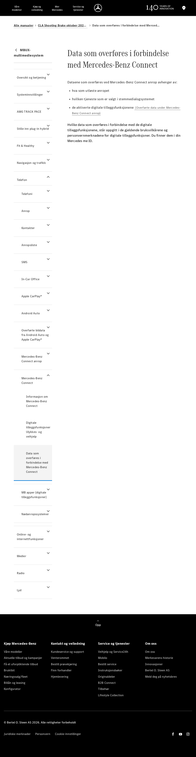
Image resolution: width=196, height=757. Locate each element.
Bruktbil (9, 670)
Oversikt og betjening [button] (31, 78)
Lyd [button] (19, 590)
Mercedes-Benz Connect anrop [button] (31, 359)
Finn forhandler (61, 670)
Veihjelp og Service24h (113, 652)
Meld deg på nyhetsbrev (161, 677)
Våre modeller (13, 652)
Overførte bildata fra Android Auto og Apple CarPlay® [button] (35, 335)
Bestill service (107, 664)
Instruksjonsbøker (110, 670)
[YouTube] (180, 734)
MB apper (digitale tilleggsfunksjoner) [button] (34, 494)
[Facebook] (173, 734)
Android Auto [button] (30, 313)
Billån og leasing (14, 683)
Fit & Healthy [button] (25, 146)
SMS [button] (24, 262)
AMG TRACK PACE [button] (29, 112)
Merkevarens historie (159, 658)
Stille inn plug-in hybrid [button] (33, 129)
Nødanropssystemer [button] (35, 514)
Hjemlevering (59, 677)
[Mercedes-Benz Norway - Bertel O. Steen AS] (98, 8)
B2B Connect (107, 683)
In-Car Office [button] (30, 279)
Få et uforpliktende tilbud (21, 664)
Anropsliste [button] (29, 245)
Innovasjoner (154, 664)
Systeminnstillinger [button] (30, 95)
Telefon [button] (22, 180)
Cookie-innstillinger (68, 734)
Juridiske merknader (17, 734)
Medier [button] (21, 556)
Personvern (42, 734)
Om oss (150, 652)
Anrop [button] (25, 211)
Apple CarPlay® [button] (31, 296)
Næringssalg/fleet (16, 677)
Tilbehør (103, 689)
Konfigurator (12, 689)
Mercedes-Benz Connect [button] (31, 380)
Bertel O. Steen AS (157, 670)
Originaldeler (106, 677)
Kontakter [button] (28, 228)
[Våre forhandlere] (184, 8)
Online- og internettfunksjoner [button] (30, 536)
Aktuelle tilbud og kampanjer (23, 658)
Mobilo (102, 658)
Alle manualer (23, 25)
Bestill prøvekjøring (64, 664)
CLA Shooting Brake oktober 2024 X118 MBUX (62, 25)
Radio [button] (21, 573)
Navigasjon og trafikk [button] (31, 163)
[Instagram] (188, 734)
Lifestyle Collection (111, 695)
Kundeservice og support (67, 652)
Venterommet (60, 658)
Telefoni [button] (27, 194)
